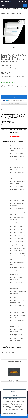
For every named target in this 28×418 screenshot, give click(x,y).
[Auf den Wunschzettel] (23, 21)
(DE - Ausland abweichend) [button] (7, 86)
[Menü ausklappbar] (2, 1)
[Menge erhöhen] (25, 92)
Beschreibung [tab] (5, 110)
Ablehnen (14, 395)
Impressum (5, 413)
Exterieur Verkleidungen (13, 68)
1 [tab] (13, 47)
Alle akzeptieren (14, 387)
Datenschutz (12, 413)
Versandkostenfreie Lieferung (16, 76)
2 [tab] (14, 47)
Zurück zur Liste (5, 13)
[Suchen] (25, 5)
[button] (19, 1)
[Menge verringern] (3, 92)
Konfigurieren (14, 391)
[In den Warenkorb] (2, 18)
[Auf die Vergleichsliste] (19, 21)
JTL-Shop (16, 416)
